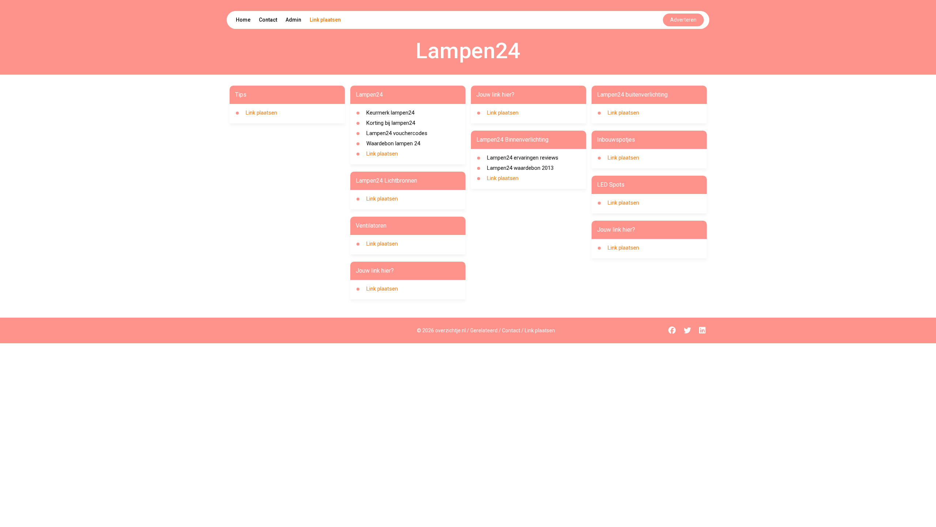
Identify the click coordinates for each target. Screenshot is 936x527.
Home (243, 20)
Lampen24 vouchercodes (396, 133)
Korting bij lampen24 (390, 123)
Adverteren (683, 20)
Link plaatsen (325, 20)
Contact (268, 20)
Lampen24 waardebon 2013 (520, 168)
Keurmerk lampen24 (390, 112)
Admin (293, 20)
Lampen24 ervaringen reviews (522, 157)
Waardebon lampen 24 (393, 143)
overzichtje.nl (450, 330)
